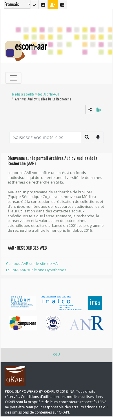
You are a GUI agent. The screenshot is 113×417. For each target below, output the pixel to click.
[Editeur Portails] (34, 4)
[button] (34, 94)
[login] (53, 4)
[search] (87, 137)
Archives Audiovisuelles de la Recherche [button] (43, 99)
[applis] (62, 4)
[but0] (98, 137)
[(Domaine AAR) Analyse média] (43, 4)
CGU (56, 354)
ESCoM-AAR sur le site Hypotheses (36, 269)
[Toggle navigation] (13, 78)
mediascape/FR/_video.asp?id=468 (35, 94)
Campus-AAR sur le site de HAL (32, 263)
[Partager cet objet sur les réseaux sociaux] (89, 109)
